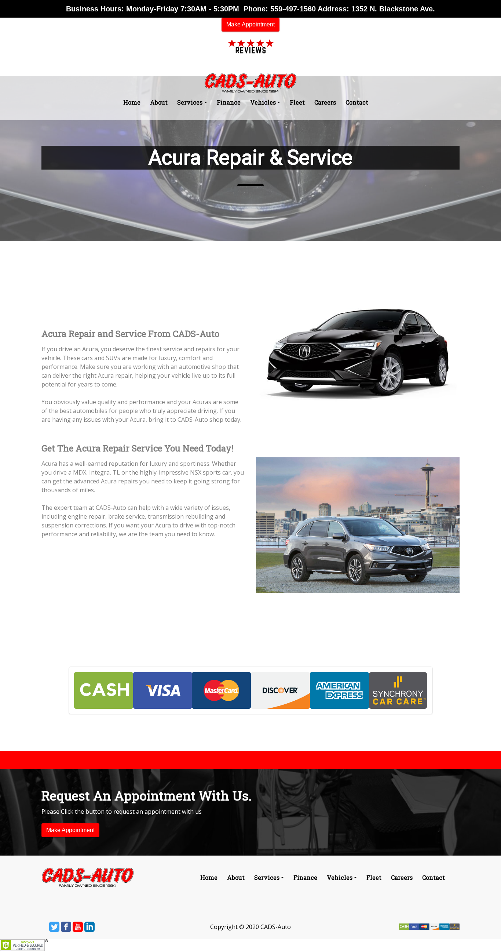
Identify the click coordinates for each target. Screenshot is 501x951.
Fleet (297, 102)
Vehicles (263, 102)
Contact (356, 102)
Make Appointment (250, 24)
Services (189, 102)
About (159, 102)
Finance (229, 102)
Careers (325, 102)
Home (131, 102)
